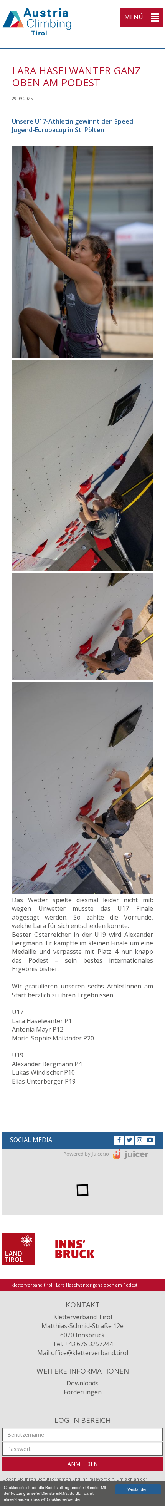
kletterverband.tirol (32, 1285)
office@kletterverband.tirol (89, 1353)
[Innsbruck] (74, 1248)
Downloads (82, 1383)
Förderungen (83, 1392)
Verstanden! (138, 1489)
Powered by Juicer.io (86, 1153)
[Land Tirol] (18, 1248)
